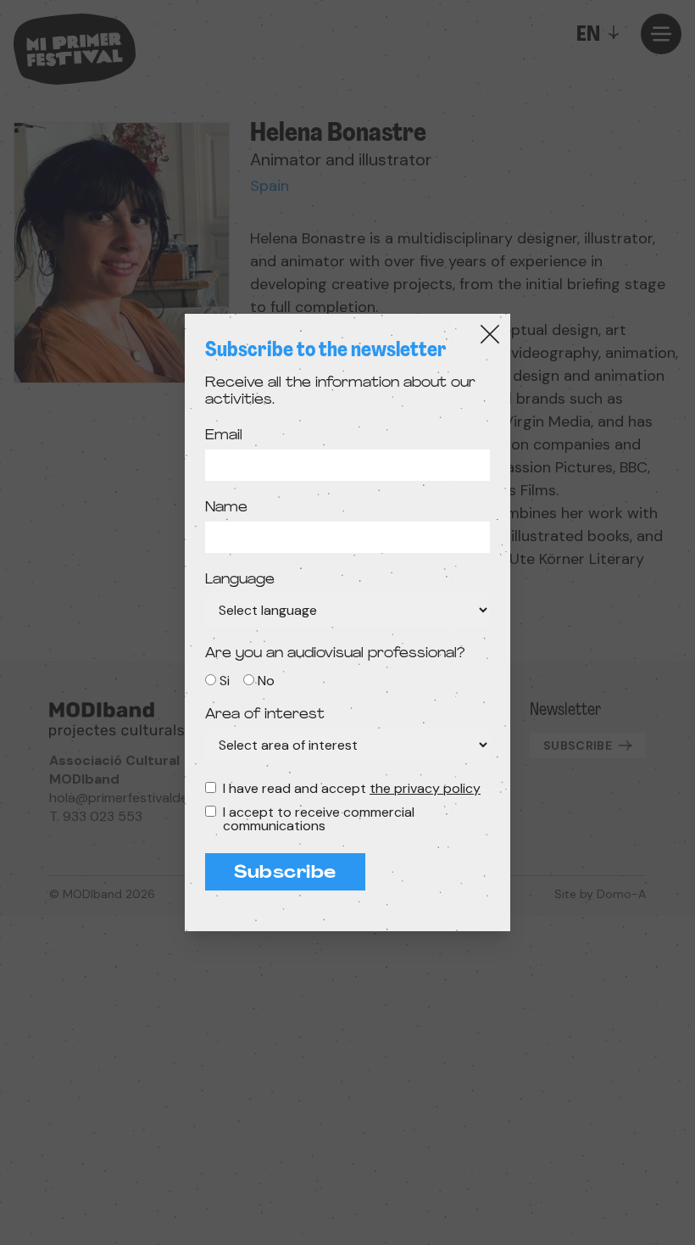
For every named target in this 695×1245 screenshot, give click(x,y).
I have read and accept (352, 789)
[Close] (490, 334)
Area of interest (265, 715)
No (266, 680)
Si (225, 680)
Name (226, 508)
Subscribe (285, 873)
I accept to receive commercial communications (318, 819)
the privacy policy (425, 788)
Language (240, 580)
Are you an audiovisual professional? (334, 654)
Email (223, 436)
